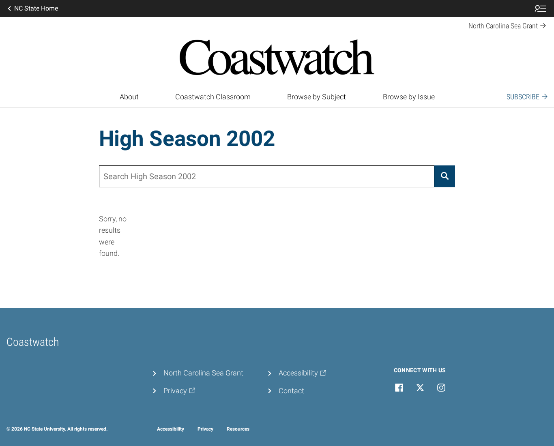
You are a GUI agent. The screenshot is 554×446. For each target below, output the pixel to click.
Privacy (205, 429)
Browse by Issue (409, 97)
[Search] (444, 176)
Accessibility (170, 429)
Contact (291, 391)
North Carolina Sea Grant (203, 373)
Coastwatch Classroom (213, 97)
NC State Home (36, 8)
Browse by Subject (316, 97)
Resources (238, 429)
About (129, 97)
